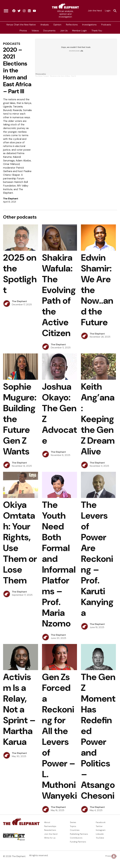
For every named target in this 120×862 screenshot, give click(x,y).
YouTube (100, 837)
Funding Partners (78, 841)
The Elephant (10, 198)
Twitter (99, 826)
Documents (49, 30)
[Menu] (6, 10)
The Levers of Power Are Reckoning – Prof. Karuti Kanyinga (97, 558)
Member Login (79, 30)
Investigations (89, 24)
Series (73, 822)
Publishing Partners (79, 834)
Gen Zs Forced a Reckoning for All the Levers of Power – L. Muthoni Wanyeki (59, 736)
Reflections (72, 24)
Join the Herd (95, 10)
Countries (74, 830)
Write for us (49, 837)
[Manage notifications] (114, 856)
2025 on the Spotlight (20, 274)
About (47, 822)
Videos (35, 30)
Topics (73, 826)
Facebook (101, 822)
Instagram (101, 830)
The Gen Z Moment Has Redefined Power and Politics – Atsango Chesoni (98, 736)
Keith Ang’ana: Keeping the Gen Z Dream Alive (98, 419)
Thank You (96, 30)
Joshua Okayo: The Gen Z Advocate (59, 413)
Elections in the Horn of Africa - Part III (63, 76)
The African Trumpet (42, 76)
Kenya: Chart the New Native (21, 24)
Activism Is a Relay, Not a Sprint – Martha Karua (19, 709)
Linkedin (100, 834)
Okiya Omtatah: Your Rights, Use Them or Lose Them (20, 542)
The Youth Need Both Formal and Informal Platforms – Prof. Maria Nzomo (59, 564)
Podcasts (106, 24)
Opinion (57, 24)
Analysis (44, 24)
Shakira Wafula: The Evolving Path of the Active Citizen (59, 295)
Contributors (76, 837)
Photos (23, 30)
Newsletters (50, 830)
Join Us (64, 30)
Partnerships (50, 826)
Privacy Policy (111, 856)
